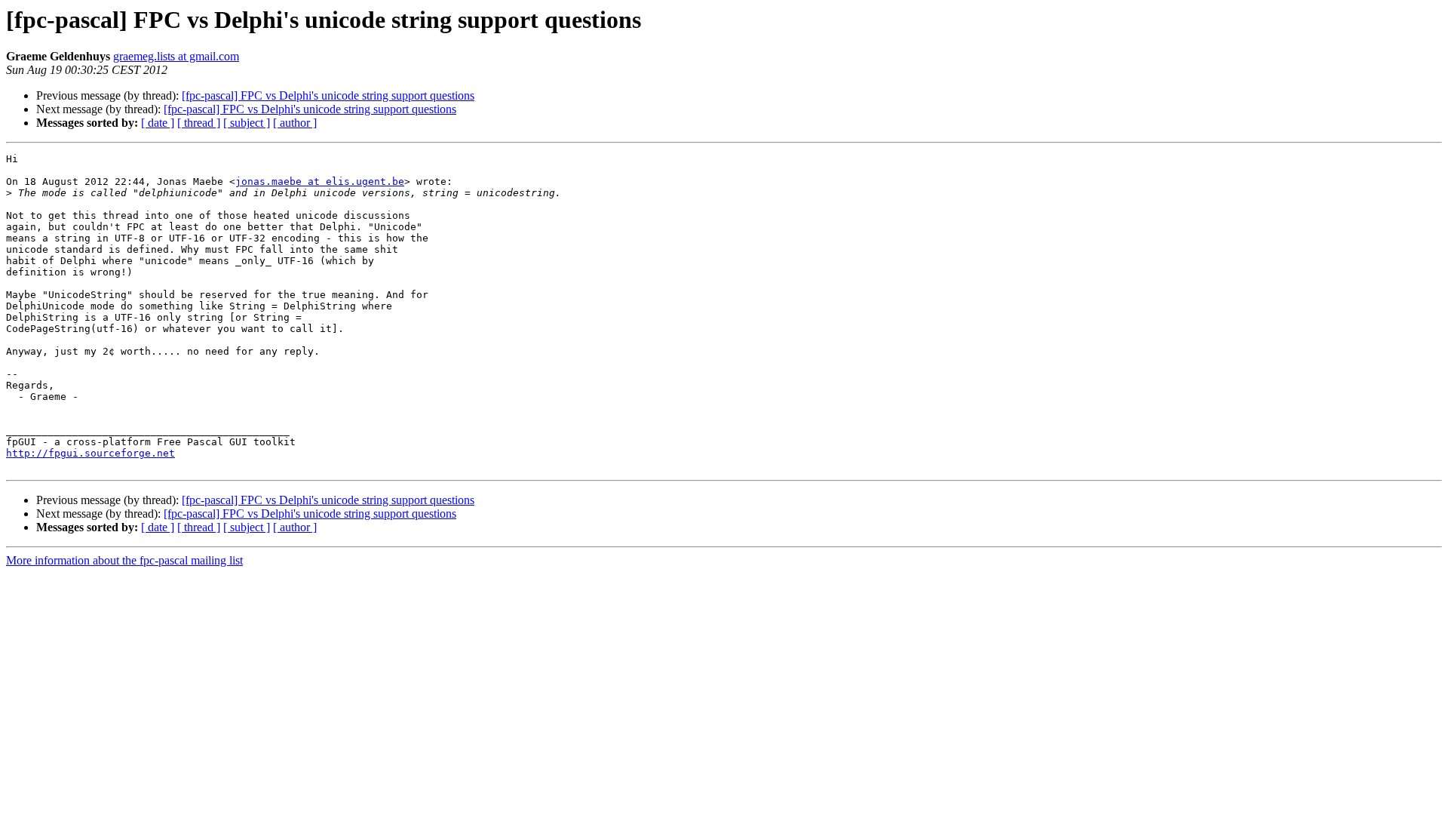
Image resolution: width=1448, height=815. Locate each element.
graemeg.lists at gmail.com (176, 56)
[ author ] (295, 122)
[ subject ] (246, 122)
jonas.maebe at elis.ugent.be (319, 181)
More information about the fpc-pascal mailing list (124, 560)
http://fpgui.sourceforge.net (90, 453)
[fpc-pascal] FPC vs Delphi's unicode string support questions (328, 95)
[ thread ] (198, 122)
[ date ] (157, 122)
